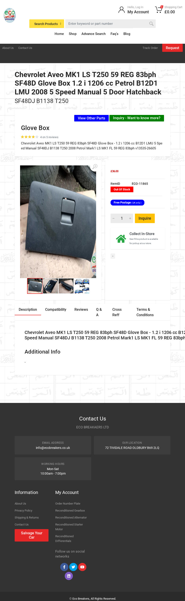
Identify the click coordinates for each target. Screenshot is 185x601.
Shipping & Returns (27, 517)
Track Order (150, 47)
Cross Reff (117, 312)
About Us (8, 47)
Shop (72, 34)
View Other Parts (91, 118)
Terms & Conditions (145, 312)
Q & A (99, 312)
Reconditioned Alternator (71, 517)
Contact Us (25, 47)
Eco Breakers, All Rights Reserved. (94, 598)
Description (28, 309)
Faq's (114, 34)
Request (172, 48)
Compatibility (55, 309)
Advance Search (93, 34)
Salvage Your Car (31, 535)
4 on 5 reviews (49, 137)
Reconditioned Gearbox (70, 510)
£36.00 (114, 171)
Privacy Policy (23, 510)
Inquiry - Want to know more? (136, 118)
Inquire (145, 218)
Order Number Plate (67, 503)
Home (59, 34)
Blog (126, 34)
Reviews (81, 309)
